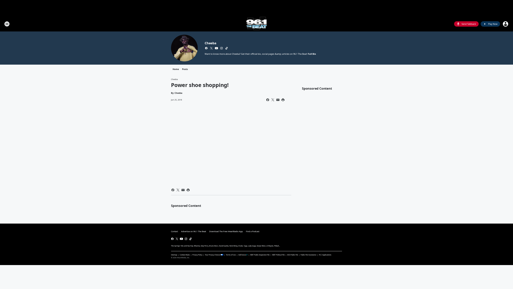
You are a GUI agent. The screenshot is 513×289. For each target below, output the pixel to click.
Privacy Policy (197, 255)
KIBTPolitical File (278, 255)
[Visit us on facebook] (206, 48)
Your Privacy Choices (212, 255)
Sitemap (174, 255)
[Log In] (506, 24)
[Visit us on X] (211, 48)
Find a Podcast (252, 231)
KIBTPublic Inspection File (260, 255)
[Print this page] (283, 100)
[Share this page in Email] (278, 100)
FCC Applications (325, 255)
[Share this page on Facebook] (268, 100)
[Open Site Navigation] (7, 24)
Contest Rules (185, 255)
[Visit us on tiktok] (226, 48)
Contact (174, 231)
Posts (185, 69)
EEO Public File (292, 255)
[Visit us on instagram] (221, 48)
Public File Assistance (308, 255)
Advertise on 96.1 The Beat (193, 231)
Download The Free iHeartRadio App (226, 231)
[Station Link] (256, 24)
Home (176, 69)
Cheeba (210, 43)
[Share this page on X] (273, 100)
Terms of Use (231, 255)
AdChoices (242, 255)
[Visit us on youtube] (216, 48)
